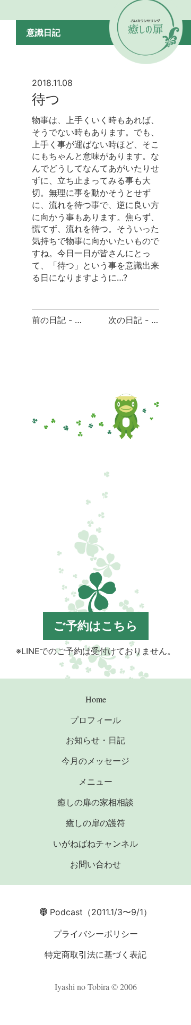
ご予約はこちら (96, 625)
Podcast (65, 912)
